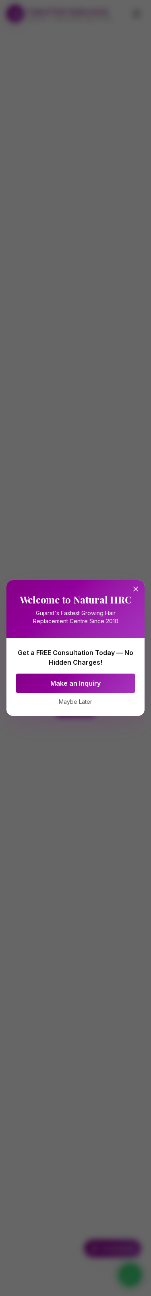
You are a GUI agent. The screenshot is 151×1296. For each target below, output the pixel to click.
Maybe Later (75, 701)
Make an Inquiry (75, 683)
